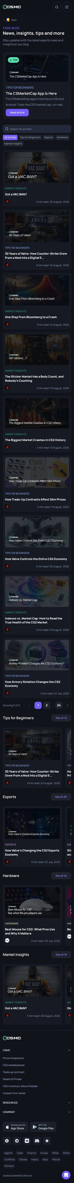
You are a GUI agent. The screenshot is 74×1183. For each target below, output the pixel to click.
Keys (45, 1159)
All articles (10, 137)
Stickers (9, 1166)
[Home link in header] (12, 7)
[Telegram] (17, 1141)
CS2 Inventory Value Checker (20, 1086)
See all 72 (61, 718)
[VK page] (27, 1141)
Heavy (34, 1159)
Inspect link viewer (14, 1093)
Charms (31, 1153)
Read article (17, 112)
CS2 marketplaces (14, 1065)
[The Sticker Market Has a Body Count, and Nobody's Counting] (37, 362)
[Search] (56, 7)
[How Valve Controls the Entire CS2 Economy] (37, 543)
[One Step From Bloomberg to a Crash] (37, 301)
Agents (8, 1153)
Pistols (56, 1159)
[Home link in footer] (37, 1038)
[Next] (67, 705)
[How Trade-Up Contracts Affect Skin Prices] (37, 483)
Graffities (9, 1159)
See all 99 (61, 796)
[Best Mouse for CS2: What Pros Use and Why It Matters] (32, 915)
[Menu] (67, 7)
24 (59, 705)
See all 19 (61, 954)
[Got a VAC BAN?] (37, 178)
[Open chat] (66, 1175)
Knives (44, 1153)
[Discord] (37, 1141)
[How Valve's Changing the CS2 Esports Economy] (32, 836)
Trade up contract (13, 1072)
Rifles (55, 1153)
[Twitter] (7, 1141)
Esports (48, 137)
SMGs (66, 1153)
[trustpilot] (47, 1141)
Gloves (23, 1159)
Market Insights (13, 143)
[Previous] (29, 705)
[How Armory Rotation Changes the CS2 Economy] (37, 668)
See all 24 (61, 875)
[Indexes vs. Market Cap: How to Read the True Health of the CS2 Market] (37, 604)
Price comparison (13, 1058)
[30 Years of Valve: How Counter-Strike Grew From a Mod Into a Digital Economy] (37, 239)
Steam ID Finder (12, 1079)
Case (20, 1153)
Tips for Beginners (30, 137)
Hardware (62, 137)
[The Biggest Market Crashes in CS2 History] (37, 424)
